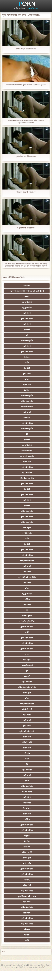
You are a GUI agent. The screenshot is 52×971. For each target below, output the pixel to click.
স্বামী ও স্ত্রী (27, 412)
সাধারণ (27, 780)
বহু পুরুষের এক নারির (27, 560)
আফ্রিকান (27, 929)
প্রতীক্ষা (26, 935)
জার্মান (27, 362)
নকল (26, 654)
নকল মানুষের (27, 527)
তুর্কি (27, 670)
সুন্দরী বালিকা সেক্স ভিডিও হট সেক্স (26, 156)
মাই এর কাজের (27, 791)
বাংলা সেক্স (27, 285)
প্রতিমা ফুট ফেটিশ (27, 709)
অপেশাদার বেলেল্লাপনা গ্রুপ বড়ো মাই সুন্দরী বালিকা (27, 291)
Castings (27, 808)
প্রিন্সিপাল (44, 967)
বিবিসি (27, 758)
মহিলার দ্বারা (27, 692)
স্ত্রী (27, 335)
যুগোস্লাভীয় (27, 863)
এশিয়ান (27, 296)
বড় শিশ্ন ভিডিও (27, 533)
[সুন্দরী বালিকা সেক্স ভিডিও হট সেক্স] (26, 140)
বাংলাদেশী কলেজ (27, 450)
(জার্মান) (26, 390)
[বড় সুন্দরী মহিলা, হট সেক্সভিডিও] (26, 212)
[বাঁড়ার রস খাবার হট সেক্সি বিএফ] (26, 176)
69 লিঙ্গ (27, 841)
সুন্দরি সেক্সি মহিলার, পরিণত (27, 577)
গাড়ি (26, 610)
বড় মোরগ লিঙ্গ (27, 472)
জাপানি (27, 632)
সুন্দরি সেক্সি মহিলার (27, 318)
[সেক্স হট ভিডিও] (26, 3)
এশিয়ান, (27, 879)
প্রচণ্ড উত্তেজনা (33, 8)
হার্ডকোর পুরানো (27, 615)
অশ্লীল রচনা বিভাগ (19, 8)
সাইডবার (27, 753)
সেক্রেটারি (27, 835)
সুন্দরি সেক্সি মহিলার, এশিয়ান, (27, 687)
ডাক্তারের (27, 417)
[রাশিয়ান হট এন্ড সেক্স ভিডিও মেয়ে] (26, 33)
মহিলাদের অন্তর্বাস (27, 340)
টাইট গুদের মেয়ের (27, 890)
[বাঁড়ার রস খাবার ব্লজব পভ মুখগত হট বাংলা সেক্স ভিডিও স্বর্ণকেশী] (26, 68)
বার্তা (26, 434)
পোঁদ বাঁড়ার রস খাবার (27, 478)
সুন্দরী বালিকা (27, 313)
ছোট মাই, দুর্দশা (27, 742)
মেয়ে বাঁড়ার (26, 659)
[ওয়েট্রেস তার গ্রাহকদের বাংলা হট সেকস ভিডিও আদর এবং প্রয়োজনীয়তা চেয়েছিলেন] (26, 104)
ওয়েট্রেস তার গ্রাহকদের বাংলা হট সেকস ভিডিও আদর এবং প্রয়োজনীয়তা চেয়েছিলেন (26, 121)
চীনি (27, 764)
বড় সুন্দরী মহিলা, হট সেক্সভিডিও (26, 228)
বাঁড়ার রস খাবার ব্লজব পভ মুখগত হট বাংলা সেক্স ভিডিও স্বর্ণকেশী (26, 85)
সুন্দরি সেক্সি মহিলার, (27, 401)
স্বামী (27, 940)
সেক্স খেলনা (26, 901)
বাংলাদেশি (27, 676)
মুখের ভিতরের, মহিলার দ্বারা (27, 896)
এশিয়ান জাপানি (27, 852)
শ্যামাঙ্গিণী (27, 329)
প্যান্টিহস (27, 599)
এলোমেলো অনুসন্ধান (27, 456)
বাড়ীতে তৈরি (27, 384)
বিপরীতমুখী (26, 912)
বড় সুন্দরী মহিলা (27, 302)
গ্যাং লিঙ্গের (27, 714)
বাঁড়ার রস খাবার (27, 681)
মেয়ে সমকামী (27, 571)
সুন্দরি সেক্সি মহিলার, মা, (26, 731)
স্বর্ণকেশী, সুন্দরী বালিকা (27, 621)
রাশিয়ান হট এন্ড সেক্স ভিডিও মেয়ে (26, 49)
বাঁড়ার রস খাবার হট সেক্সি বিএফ (26, 192)
